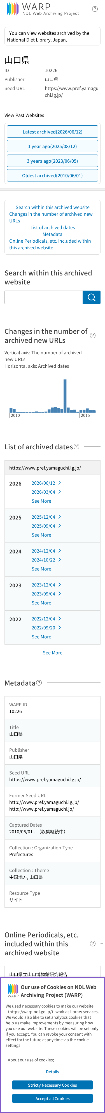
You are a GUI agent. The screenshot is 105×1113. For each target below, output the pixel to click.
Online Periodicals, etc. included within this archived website (50, 244)
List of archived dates (53, 227)
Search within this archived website (53, 207)
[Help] (92, 335)
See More (41, 500)
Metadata (52, 234)
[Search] (92, 297)
